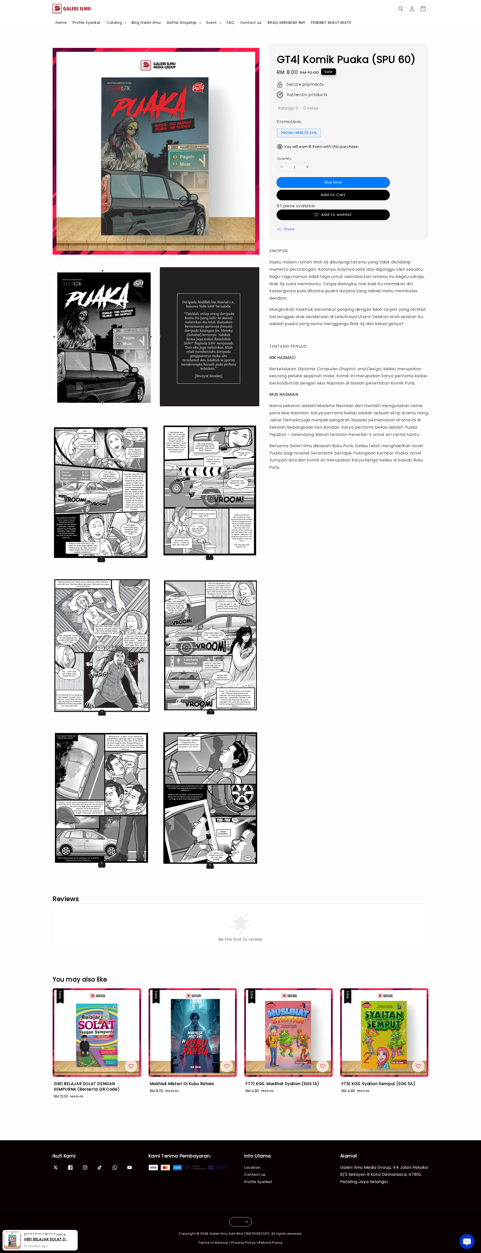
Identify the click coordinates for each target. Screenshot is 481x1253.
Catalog (114, 22)
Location (252, 1167)
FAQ (230, 22)
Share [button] (289, 229)
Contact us (251, 22)
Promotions (289, 122)
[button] (400, 8)
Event (211, 22)
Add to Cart (333, 194)
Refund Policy (271, 1242)
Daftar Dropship (182, 22)
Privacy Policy (243, 1242)
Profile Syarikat (87, 22)
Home (61, 22)
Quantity (284, 158)
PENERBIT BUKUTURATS (331, 22)
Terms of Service (213, 1242)
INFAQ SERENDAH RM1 (286, 22)
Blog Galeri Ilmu (146, 22)
